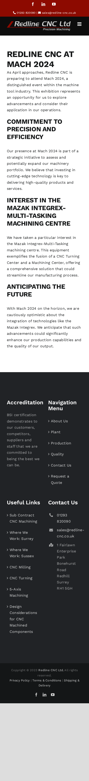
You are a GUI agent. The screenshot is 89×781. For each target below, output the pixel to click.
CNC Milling (20, 567)
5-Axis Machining (19, 592)
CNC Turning (21, 578)
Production (61, 443)
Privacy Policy (20, 680)
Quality (57, 454)
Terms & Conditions (46, 680)
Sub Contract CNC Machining (23, 518)
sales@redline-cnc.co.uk (59, 12)
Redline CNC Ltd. (51, 670)
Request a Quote (60, 479)
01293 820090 (26, 12)
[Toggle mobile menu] (79, 24)
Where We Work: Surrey (21, 535)
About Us (59, 421)
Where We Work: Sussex (22, 553)
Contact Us (61, 465)
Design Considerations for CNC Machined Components (23, 619)
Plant (55, 432)
